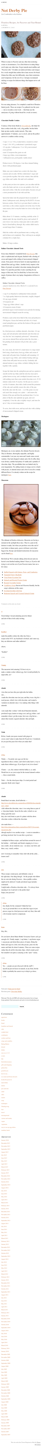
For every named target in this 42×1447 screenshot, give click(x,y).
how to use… (5, 1074)
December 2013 (5, 1211)
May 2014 (4, 1197)
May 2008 (4, 1411)
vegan (3, 1121)
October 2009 (5, 1360)
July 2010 (4, 1333)
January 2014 (5, 1208)
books (3, 1020)
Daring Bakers (5, 1044)
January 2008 (5, 1423)
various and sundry (6, 1118)
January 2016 (5, 1140)
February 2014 (5, 1205)
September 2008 (5, 1399)
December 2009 (5, 1354)
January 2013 (5, 1244)
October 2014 (5, 1182)
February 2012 (5, 1277)
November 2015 (5, 1146)
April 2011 (4, 1307)
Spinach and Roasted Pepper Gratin (15, 580)
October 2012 (5, 1253)
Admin (38, 1444)
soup (2, 1100)
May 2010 (4, 1339)
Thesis (38, 1442)
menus (3, 1086)
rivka (3, 755)
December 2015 (5, 1143)
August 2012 (4, 1259)
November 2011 (5, 1286)
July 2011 (4, 1298)
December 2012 (5, 1247)
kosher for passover (6, 1080)
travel (2, 1112)
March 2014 (4, 1203)
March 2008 (4, 1417)
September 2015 (5, 1149)
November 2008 (5, 1393)
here (9, 475)
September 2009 (5, 1363)
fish (2, 1059)
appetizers (4, 1017)
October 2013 (5, 1217)
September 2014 (5, 1185)
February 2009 (5, 1384)
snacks (3, 1097)
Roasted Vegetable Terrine (12, 583)
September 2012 (5, 1256)
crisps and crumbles (6, 1041)
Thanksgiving (5, 1106)
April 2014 (4, 1200)
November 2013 (5, 1214)
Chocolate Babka (16, 991)
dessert (3, 1047)
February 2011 (5, 1313)
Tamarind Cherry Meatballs (13, 575)
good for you (4, 1071)
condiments (4, 1035)
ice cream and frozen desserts (9, 1077)
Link (3, 624)
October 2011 (5, 1289)
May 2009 (4, 1375)
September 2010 (5, 1327)
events (3, 1056)
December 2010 (5, 1319)
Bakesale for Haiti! (14, 989)
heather (4, 632)
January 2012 (5, 1280)
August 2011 (4, 1295)
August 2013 (4, 1223)
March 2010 (4, 1345)
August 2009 (4, 1366)
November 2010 (5, 1321)
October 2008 (5, 1396)
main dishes (4, 1083)
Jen (2, 870)
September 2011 (5, 1292)
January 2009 (5, 1387)
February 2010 (5, 1348)
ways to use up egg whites (8, 1127)
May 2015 (4, 1161)
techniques (4, 1103)
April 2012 (4, 1271)
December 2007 (5, 1426)
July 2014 (4, 1191)
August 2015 (4, 1152)
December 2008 (5, 1390)
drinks (3, 1050)
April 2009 (4, 1378)
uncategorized (5, 1115)
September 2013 (5, 1220)
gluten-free (4, 1068)
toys (2, 1109)
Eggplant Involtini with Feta (13, 591)
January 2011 (5, 1316)
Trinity (3, 665)
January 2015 (5, 1173)
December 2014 (5, 1176)
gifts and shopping (6, 1065)
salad (2, 1091)
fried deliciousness (6, 1062)
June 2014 (4, 1194)
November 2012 (5, 1250)
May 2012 (4, 1268)
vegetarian (4, 1124)
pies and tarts (5, 1088)
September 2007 (5, 1435)
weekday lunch (5, 1130)
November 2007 (5, 1429)
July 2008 (4, 1405)
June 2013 (4, 1229)
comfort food (4, 1032)
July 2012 (4, 1262)
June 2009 (4, 1372)
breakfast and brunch (7, 1026)
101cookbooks (26, 126)
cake (2, 1029)
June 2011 (4, 1301)
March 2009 (4, 1381)
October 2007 (5, 1432)
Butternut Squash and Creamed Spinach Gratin (19, 593)
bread (2, 1023)
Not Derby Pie (14, 10)
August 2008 (4, 1402)
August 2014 (4, 1188)
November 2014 (5, 1179)
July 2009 (4, 1369)
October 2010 (5, 1324)
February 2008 (5, 1420)
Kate (3, 927)
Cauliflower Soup (9, 585)
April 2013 (4, 1235)
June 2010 (4, 1336)
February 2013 (5, 1241)
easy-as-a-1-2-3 (5, 1053)
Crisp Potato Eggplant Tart (12, 577)
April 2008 (4, 1414)
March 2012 (4, 1274)
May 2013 (4, 1232)
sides (2, 1094)
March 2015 (4, 1167)
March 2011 (4, 1310)
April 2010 (4, 1342)
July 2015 (4, 1155)
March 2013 (4, 1238)
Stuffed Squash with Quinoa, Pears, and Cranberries (21, 572)
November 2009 (5, 1357)
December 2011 (5, 1283)
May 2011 (4, 1304)
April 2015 (4, 1164)
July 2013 (4, 1226)
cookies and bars (5, 1038)
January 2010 (5, 1351)
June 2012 (4, 1265)
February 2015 (5, 1170)
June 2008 (4, 1408)
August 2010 (4, 1330)
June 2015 (4, 1158)
